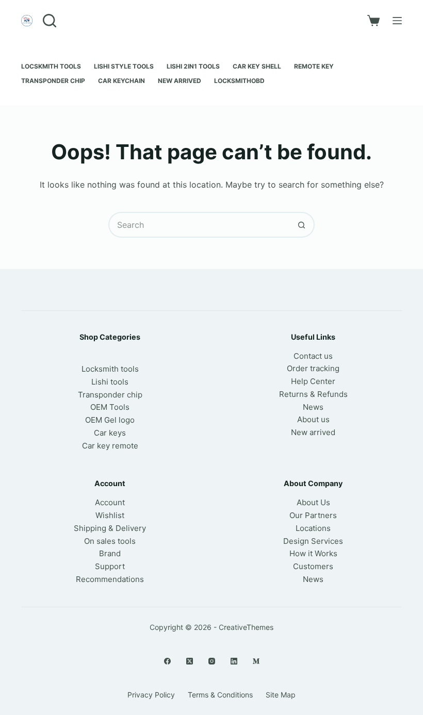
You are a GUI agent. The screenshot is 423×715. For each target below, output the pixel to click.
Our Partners (313, 515)
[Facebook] (167, 661)
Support (110, 566)
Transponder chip (53, 81)
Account (110, 502)
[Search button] (302, 225)
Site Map (281, 694)
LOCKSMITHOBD (239, 81)
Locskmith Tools (51, 66)
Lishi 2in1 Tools (193, 66)
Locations (313, 528)
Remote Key (314, 66)
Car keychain (121, 81)
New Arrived (179, 81)
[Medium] (256, 661)
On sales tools (110, 541)
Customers (313, 566)
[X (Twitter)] (189, 661)
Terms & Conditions (220, 694)
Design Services (313, 541)
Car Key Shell (257, 66)
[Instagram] (211, 661)
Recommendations (110, 579)
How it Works (313, 553)
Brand (110, 553)
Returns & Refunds (313, 394)
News (313, 407)
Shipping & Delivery (110, 528)
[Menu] (397, 20)
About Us (313, 502)
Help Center (313, 381)
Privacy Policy (151, 694)
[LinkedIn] (234, 661)
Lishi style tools (124, 66)
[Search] (49, 20)
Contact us (313, 356)
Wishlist (109, 515)
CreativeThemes (246, 627)
